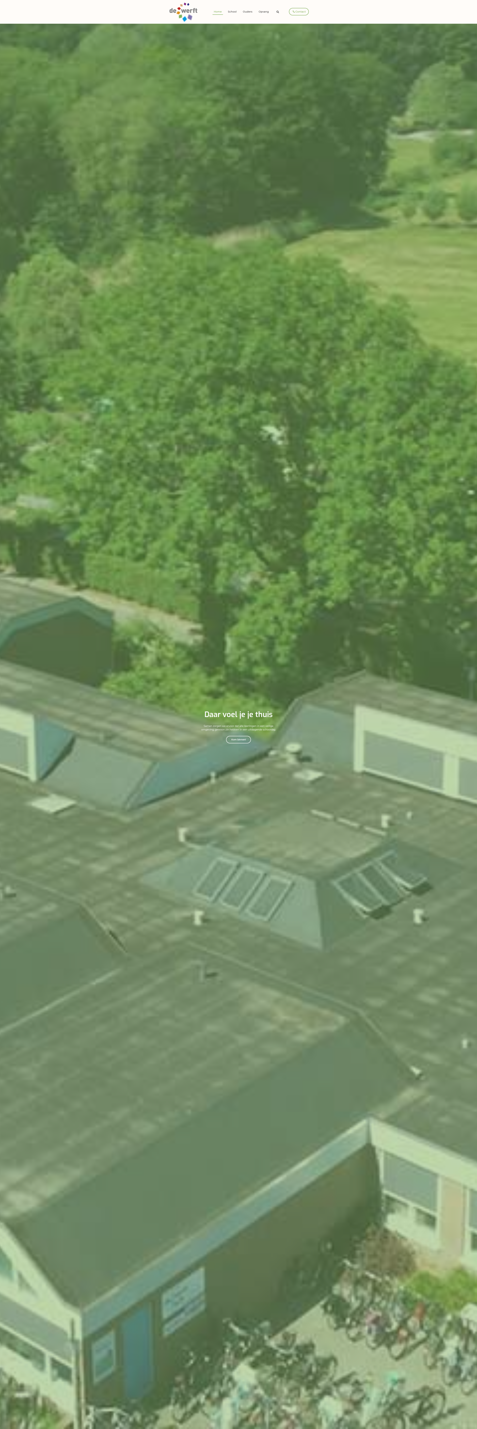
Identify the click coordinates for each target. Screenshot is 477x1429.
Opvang (264, 11)
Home (218, 11)
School (232, 11)
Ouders (247, 11)
